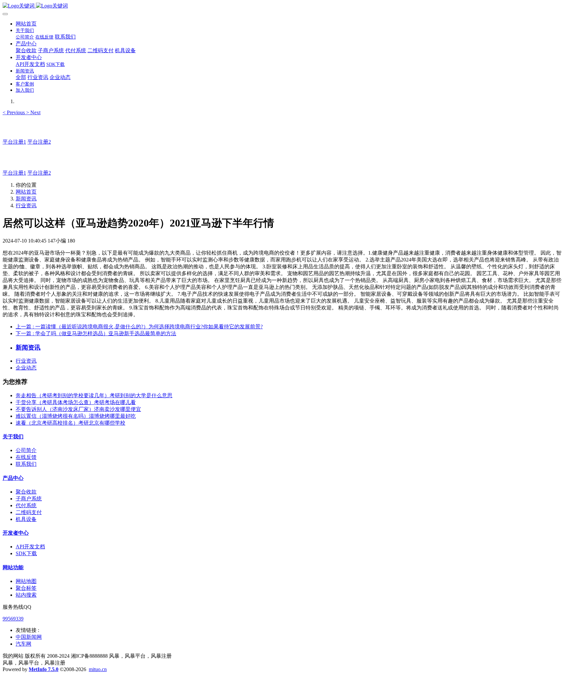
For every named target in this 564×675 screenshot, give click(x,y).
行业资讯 (26, 205)
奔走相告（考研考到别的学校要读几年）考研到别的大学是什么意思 (94, 395)
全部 (21, 77)
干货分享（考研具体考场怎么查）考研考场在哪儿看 (76, 402)
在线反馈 (26, 457)
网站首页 (26, 23)
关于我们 (13, 436)
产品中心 (13, 478)
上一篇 (139, 326)
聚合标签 (26, 588)
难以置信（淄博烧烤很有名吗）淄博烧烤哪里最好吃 (76, 416)
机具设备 (26, 519)
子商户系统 (29, 498)
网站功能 (13, 567)
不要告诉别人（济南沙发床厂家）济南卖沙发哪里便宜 (78, 409)
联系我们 (26, 464)
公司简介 (26, 450)
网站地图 (26, 581)
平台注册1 (14, 142)
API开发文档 (30, 546)
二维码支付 (29, 512)
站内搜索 (26, 595)
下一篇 (96, 333)
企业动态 (26, 367)
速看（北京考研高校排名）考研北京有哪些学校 (70, 423)
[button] (14, 112)
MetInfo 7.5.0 (43, 669)
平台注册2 (39, 142)
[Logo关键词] (282, 6)
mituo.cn (98, 669)
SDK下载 (26, 553)
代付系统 (26, 505)
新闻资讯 (26, 198)
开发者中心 (16, 533)
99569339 (13, 618)
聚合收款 (26, 491)
